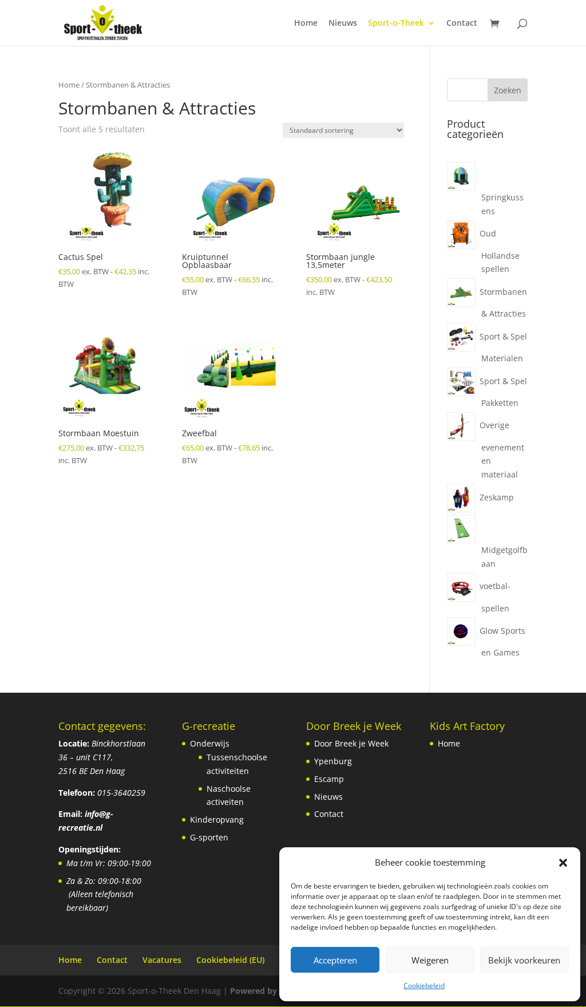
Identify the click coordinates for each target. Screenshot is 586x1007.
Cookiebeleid (424, 985)
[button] (563, 862)
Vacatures (161, 959)
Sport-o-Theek (396, 23)
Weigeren (430, 960)
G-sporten (209, 837)
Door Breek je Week (351, 743)
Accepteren (335, 960)
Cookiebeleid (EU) (230, 959)
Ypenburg (333, 761)
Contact (461, 23)
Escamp (329, 778)
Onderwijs (209, 743)
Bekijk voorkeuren (524, 960)
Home (306, 23)
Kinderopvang (217, 819)
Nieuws (342, 23)
